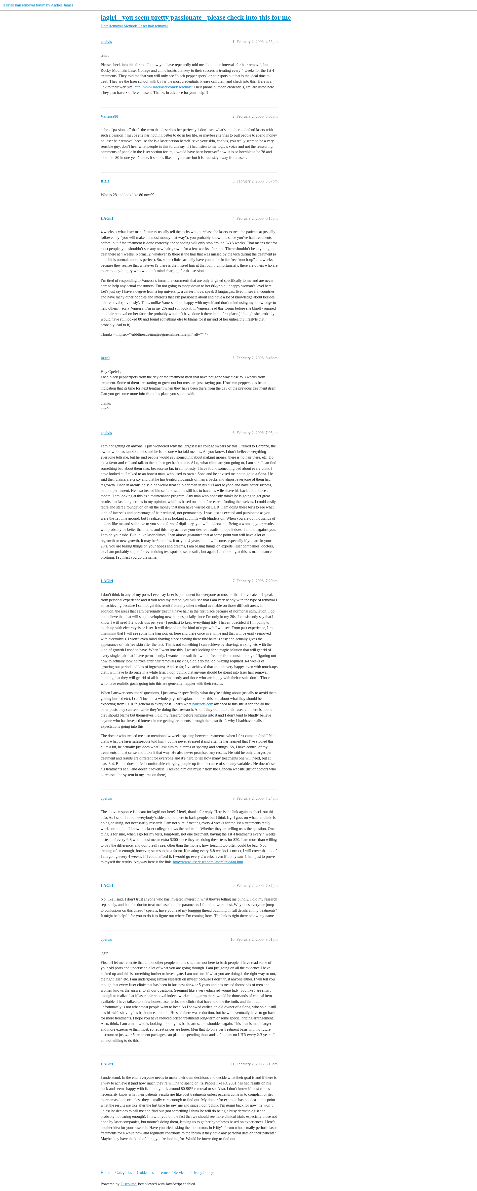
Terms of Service (172, 1172)
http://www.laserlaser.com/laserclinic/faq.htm (208, 862)
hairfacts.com (202, 704)
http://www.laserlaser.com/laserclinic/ (163, 87)
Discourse (128, 1184)
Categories (123, 1172)
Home (105, 1172)
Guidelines (145, 1172)
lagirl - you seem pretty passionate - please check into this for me (196, 17)
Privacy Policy (201, 1172)
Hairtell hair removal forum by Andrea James (37, 5)
